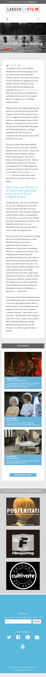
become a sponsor (34, 491)
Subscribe (37, 621)
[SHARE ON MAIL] (20, 66)
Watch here (32, 2)
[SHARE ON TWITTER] (8, 66)
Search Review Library (23, 475)
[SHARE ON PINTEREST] (16, 66)
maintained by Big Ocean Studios (23, 670)
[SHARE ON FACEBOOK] (12, 66)
